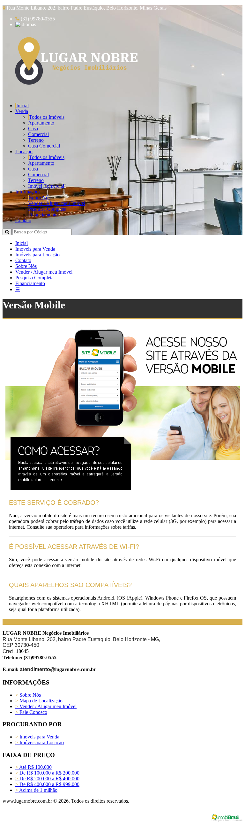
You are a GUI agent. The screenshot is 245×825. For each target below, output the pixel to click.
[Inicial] (75, 87)
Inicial (22, 105)
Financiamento (43, 214)
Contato (23, 220)
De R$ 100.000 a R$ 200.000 (47, 773)
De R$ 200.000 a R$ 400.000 (47, 778)
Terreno (36, 140)
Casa (33, 128)
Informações (27, 191)
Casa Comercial (44, 145)
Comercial (38, 134)
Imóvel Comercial (46, 186)
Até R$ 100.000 (33, 767)
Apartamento (41, 122)
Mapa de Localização (39, 700)
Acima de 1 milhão (36, 790)
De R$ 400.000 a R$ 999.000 (47, 784)
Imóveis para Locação (37, 254)
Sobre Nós (39, 197)
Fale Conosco (31, 712)
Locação (24, 151)
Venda (21, 111)
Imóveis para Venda (35, 249)
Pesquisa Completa (47, 209)
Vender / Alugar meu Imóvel (56, 203)
